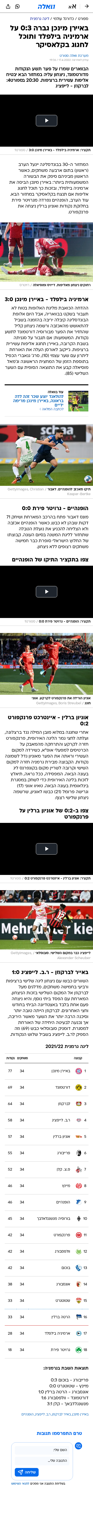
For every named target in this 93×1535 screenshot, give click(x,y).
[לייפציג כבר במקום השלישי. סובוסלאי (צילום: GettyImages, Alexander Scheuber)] (46, 926)
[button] (72, 6)
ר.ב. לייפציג (43, 1414)
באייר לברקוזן (61, 1414)
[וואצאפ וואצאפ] (17, 6)
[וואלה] (46, 6)
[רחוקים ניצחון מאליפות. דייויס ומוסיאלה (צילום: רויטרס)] (46, 256)
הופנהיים (27, 1414)
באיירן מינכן (80, 1414)
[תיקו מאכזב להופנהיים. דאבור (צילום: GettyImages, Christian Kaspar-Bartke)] (46, 461)
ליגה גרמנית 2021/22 (67, 1047)
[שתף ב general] (8, 6)
